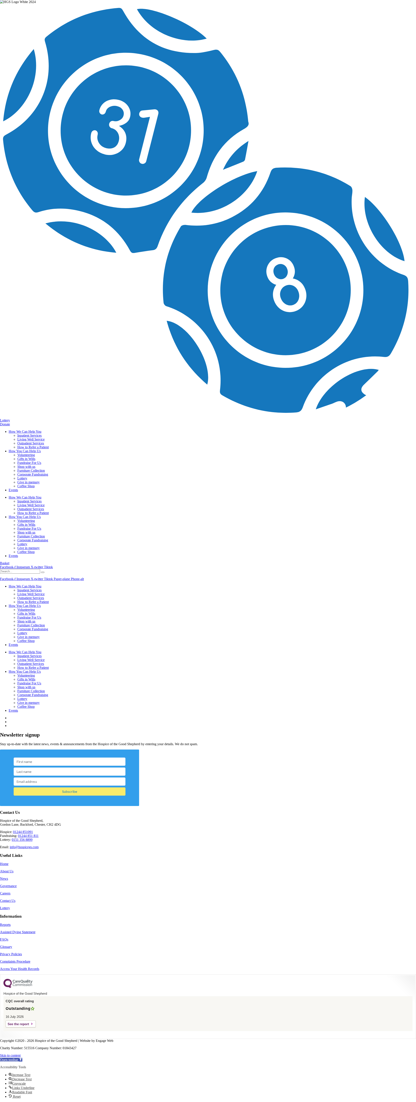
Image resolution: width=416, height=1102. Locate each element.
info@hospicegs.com (24, 847)
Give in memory (28, 482)
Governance (8, 886)
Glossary (6, 947)
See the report (18, 1024)
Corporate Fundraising (32, 474)
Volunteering (26, 455)
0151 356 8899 (22, 839)
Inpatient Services (29, 435)
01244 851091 (23, 832)
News (4, 878)
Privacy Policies (11, 954)
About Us (6, 871)
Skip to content (10, 1055)
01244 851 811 (28, 836)
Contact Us (7, 901)
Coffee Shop (26, 486)
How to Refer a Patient (33, 447)
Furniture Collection (31, 470)
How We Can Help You (25, 431)
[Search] (42, 572)
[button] (11, 1060)
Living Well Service (31, 439)
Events (13, 490)
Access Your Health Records (19, 969)
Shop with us (26, 466)
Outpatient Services (30, 443)
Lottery (22, 478)
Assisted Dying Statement (17, 932)
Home (4, 864)
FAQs (4, 939)
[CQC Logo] (17, 987)
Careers (5, 893)
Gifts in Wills (26, 459)
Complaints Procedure (15, 961)
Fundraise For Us (29, 463)
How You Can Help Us (25, 451)
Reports (5, 925)
